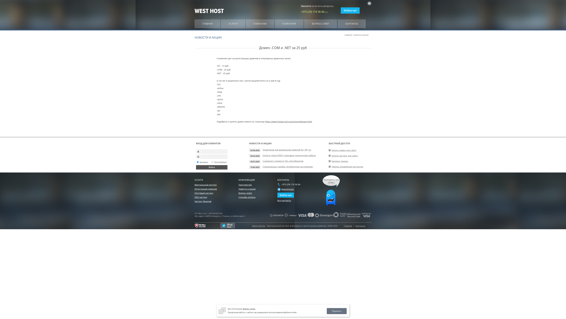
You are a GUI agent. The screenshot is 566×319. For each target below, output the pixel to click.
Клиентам (260, 23)
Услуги (233, 23)
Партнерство (245, 184)
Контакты (351, 23)
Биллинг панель (340, 161)
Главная (207, 23)
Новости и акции (247, 189)
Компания (289, 23)
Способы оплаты (246, 197)
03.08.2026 (255, 150)
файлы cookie (249, 308)
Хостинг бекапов (203, 201)
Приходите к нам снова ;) (331, 181)
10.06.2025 (255, 167)
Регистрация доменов (206, 189)
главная (348, 34)
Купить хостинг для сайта (345, 155)
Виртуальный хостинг (206, 184)
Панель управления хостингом (347, 166)
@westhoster (287, 189)
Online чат (350, 10)
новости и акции (360, 34)
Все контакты (284, 200)
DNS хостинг (201, 197)
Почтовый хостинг (204, 193)
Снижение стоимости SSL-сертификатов (283, 161)
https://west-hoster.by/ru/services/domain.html (288, 121)
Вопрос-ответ (320, 23)
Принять (337, 311)
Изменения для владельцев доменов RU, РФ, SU (287, 149)
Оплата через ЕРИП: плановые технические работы (289, 155)
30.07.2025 (255, 161)
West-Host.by (258, 225)
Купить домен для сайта (344, 150)
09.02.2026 (255, 156)
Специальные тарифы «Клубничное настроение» (288, 166)
